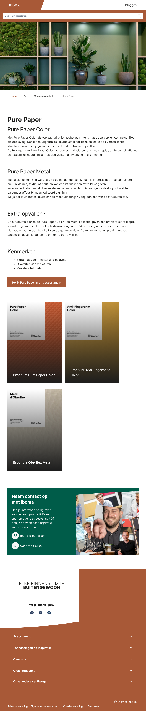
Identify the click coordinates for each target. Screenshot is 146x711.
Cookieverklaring (73, 706)
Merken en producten (44, 96)
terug (14, 96)
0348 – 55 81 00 (31, 545)
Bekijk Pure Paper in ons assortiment (36, 282)
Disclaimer (94, 706)
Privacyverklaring (17, 706)
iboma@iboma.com (33, 535)
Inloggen (131, 5)
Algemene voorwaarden (45, 706)
